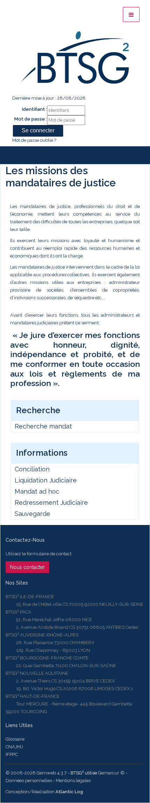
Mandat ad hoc (37, 491)
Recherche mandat (43, 426)
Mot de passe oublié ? (34, 140)
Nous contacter (27, 567)
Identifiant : (34, 109)
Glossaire (15, 739)
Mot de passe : (30, 119)
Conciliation (32, 469)
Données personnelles (29, 780)
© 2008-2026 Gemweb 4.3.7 (36, 772)
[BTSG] (74, 57)
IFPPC (12, 754)
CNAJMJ (14, 746)
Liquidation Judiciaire (46, 480)
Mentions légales (73, 780)
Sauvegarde (32, 513)
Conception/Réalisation (44, 791)
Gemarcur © (111, 772)
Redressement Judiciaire (51, 502)
